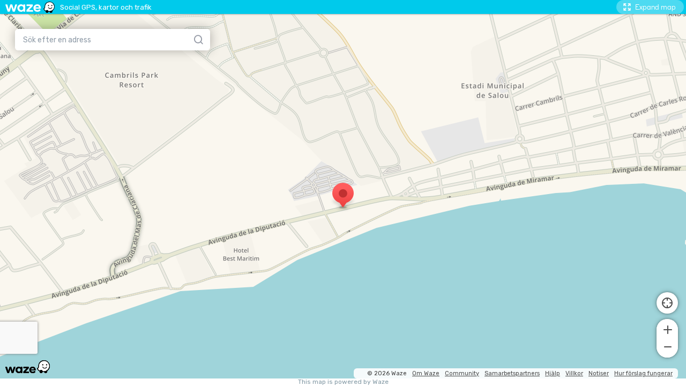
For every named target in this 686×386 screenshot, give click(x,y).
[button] (667, 328)
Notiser (598, 373)
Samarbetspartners (512, 373)
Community (462, 373)
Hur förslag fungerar (643, 373)
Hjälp (552, 373)
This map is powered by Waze (343, 381)
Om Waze (425, 373)
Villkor (574, 373)
